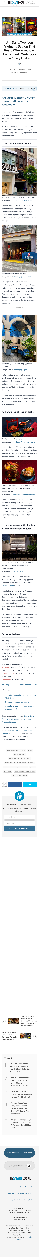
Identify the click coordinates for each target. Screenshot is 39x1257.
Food (29, 69)
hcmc (30, 750)
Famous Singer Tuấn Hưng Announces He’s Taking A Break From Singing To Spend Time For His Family (20, 1108)
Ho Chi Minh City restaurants (19, 759)
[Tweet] (30, 784)
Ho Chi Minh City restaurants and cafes (19, 763)
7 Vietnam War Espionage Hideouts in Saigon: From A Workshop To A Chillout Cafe (21, 1124)
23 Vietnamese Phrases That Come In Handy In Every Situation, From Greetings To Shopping (20, 1082)
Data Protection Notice (13, 1200)
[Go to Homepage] (16, 3)
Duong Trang (18, 571)
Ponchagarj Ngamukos (22, 200)
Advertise (9, 1187)
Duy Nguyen (10, 69)
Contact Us (28, 1187)
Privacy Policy (29, 1200)
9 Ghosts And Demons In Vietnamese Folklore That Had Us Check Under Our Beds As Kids (20, 1068)
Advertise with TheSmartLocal (19, 1153)
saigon (32, 767)
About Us (19, 1187)
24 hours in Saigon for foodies (17, 702)
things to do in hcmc (19, 775)
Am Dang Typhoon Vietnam (24, 442)
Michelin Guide (8, 586)
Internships (12, 1193)
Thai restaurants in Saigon (25, 771)
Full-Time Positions (24, 1193)
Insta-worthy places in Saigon (15, 767)
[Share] (15, 784)
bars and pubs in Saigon (16, 750)
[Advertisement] (19, 927)
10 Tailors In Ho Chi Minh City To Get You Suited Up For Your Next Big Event (21, 1094)
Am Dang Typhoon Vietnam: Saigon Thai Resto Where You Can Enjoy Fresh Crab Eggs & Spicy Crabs (19, 50)
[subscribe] (29, 1166)
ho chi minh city (19, 754)
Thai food (7, 771)
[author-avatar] (19, 64)
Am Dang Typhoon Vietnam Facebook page (19, 685)
